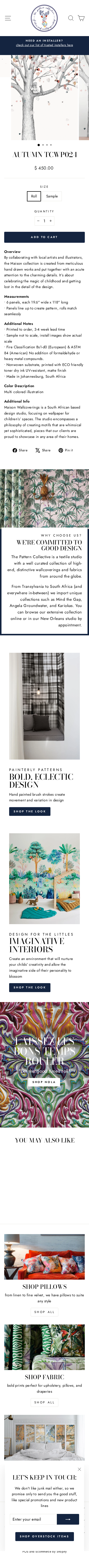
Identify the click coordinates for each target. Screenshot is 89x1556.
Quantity (44, 211)
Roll (34, 196)
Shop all (44, 1402)
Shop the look (30, 811)
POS (25, 1551)
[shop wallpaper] (44, 1437)
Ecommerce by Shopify (51, 1551)
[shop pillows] (44, 1257)
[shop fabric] (44, 1347)
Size (44, 186)
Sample (52, 196)
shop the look (30, 987)
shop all (44, 1312)
